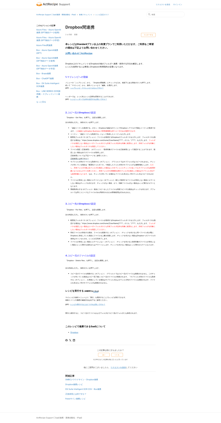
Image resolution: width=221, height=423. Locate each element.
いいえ (117, 355)
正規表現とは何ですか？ (75, 394)
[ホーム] (53, 4)
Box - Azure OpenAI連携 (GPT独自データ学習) (47, 67)
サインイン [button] (177, 4)
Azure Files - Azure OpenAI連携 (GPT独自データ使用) (48, 31)
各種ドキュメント (85, 15)
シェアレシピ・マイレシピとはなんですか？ (87, 88)
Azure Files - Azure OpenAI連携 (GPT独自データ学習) (48, 39)
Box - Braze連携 (43, 73)
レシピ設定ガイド (102, 15)
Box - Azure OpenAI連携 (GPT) (47, 51)
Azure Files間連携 (44, 45)
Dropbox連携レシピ (74, 384)
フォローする (148, 35)
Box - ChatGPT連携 (45, 78)
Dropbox (74, 332)
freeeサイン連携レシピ (75, 398)
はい (103, 355)
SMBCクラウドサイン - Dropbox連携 (81, 379)
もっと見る (41, 102)
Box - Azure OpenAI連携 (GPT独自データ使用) (47, 59)
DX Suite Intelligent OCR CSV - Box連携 (83, 389)
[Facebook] (66, 340)
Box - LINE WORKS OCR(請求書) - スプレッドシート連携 (48, 94)
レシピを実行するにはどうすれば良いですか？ (87, 304)
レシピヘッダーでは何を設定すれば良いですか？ (88, 99)
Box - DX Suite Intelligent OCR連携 (47, 84)
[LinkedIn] (74, 340)
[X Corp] (70, 340)
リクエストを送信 (163, 4)
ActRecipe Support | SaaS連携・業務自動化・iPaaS (56, 15)
